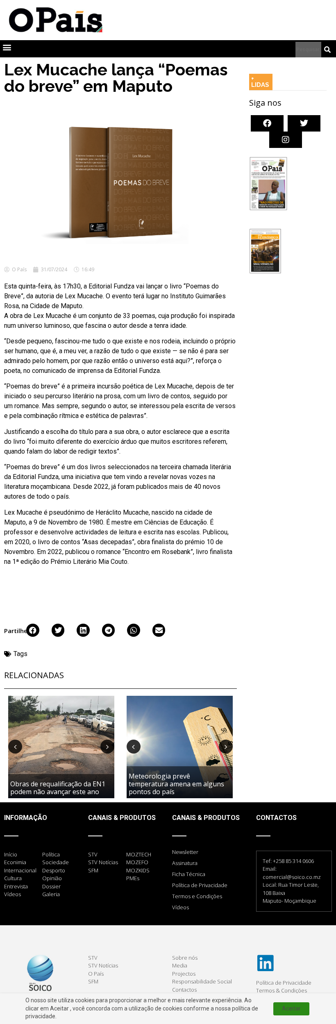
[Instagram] (285, 140)
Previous (15, 747)
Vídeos (180, 907)
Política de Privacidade (199, 885)
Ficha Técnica (188, 874)
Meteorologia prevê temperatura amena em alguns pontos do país (176, 784)
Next (107, 747)
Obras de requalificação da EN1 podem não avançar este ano (57, 787)
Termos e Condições (197, 896)
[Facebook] (267, 123)
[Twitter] (304, 123)
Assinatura (185, 863)
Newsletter (185, 852)
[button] (7, 47)
